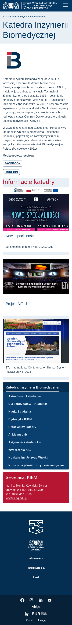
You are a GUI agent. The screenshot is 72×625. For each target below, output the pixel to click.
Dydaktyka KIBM (20, 419)
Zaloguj (42, 620)
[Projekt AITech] (36, 285)
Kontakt (30, 620)
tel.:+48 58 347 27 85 (19, 493)
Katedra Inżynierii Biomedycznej (32, 387)
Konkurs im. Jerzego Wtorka (28, 457)
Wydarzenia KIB (19, 449)
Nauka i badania (19, 411)
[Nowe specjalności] (36, 219)
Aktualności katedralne (24, 396)
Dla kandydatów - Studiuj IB (27, 403)
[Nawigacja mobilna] (65, 5)
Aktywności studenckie (24, 442)
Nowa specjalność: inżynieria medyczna (36, 465)
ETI (5, 16)
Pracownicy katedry (22, 426)
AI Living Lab (17, 434)
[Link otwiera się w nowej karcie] (22, 600)
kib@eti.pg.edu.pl (16, 498)
